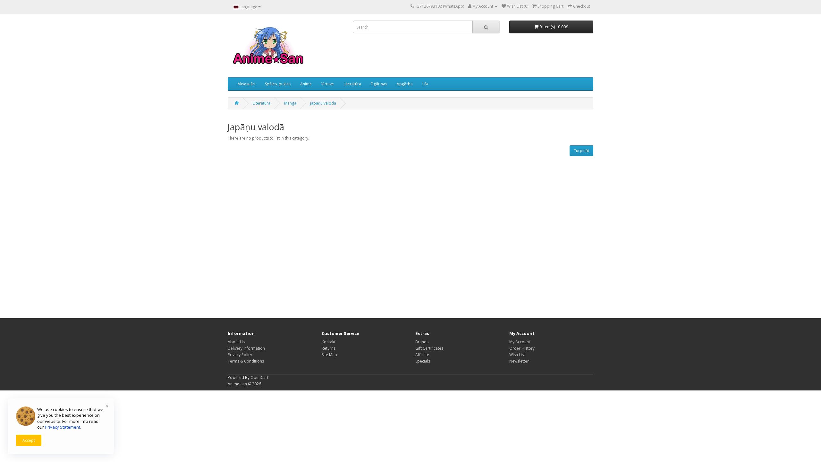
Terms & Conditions (246, 361)
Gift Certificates (429, 348)
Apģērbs (404, 84)
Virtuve (327, 84)
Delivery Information (246, 348)
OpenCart (259, 377)
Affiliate (422, 354)
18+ (425, 84)
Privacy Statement (62, 427)
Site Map (329, 354)
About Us (236, 342)
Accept (28, 440)
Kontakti (329, 342)
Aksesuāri (246, 84)
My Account (519, 342)
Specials (422, 361)
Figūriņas (379, 84)
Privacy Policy (240, 354)
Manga (290, 103)
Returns (328, 348)
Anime (306, 84)
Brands (421, 342)
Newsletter (519, 361)
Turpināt (581, 150)
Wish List (517, 354)
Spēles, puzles (278, 84)
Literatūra (352, 84)
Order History (522, 348)
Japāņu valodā (323, 103)
